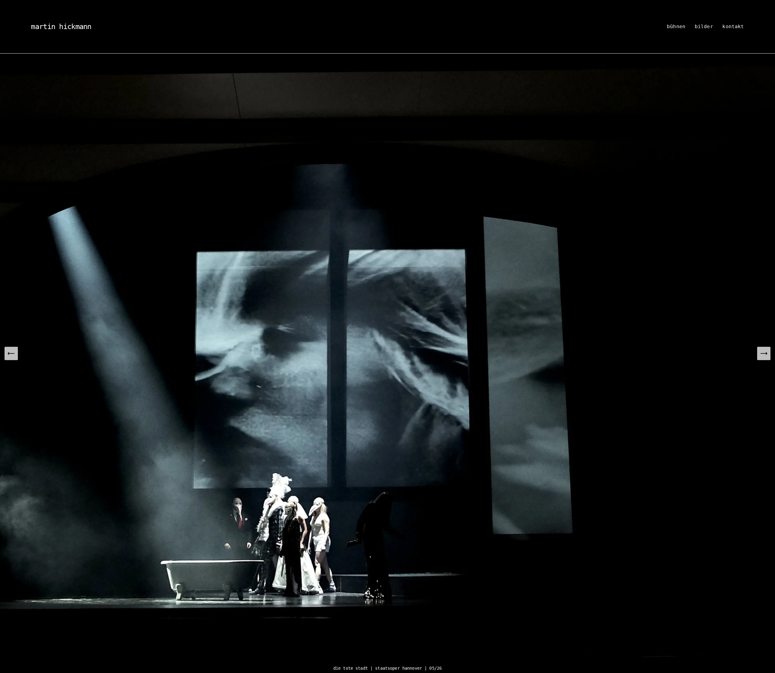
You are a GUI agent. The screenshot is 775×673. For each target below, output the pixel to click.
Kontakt (733, 26)
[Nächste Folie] (763, 353)
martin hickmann (61, 26)
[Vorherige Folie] (11, 353)
